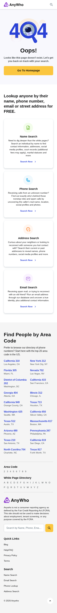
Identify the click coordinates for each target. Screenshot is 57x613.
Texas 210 (9, 440)
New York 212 (38, 361)
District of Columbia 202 (15, 381)
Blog (6, 544)
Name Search (10, 575)
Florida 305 (10, 370)
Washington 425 (13, 411)
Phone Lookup (11, 586)
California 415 (38, 380)
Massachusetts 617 (41, 421)
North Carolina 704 (14, 449)
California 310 (12, 361)
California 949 (12, 402)
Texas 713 (36, 402)
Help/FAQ (8, 550)
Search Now (26, 161)
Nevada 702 (37, 370)
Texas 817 (36, 449)
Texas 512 (9, 421)
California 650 (38, 411)
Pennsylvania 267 (40, 430)
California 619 (38, 440)
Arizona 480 (10, 430)
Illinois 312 (36, 392)
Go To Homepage (28, 70)
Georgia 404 (11, 392)
